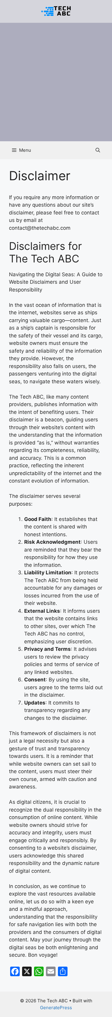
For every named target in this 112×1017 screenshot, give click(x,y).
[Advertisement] (56, 82)
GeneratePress (56, 1007)
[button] (98, 150)
